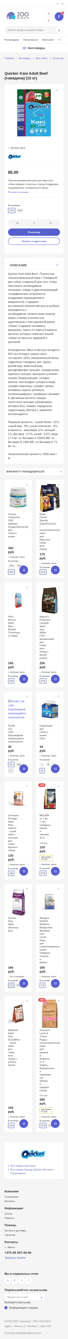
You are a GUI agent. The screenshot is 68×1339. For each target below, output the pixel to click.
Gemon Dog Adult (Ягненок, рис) (13, 924)
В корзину (34, 232)
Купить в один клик (34, 241)
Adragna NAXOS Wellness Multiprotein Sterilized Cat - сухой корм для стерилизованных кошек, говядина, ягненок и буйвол (50, 940)
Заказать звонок (15, 1257)
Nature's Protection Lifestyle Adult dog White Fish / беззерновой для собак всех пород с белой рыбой (47, 637)
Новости (9, 1218)
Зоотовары (24, 58)
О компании (11, 1196)
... (59, 39)
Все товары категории (23, 1165)
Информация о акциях (23, 1307)
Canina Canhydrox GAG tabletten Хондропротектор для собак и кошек (18, 525)
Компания (48, 39)
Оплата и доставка (15, 1230)
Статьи (8, 1213)
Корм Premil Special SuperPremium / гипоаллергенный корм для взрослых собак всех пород (50, 531)
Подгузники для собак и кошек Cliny (46, 732)
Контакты (10, 1201)
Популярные (30, 39)
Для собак (42, 58)
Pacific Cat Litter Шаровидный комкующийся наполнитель (16, 733)
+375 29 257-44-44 (49, 13)
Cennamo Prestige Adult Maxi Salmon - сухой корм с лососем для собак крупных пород (13, 833)
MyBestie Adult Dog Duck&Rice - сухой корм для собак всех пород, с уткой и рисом (14, 1047)
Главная (9, 58)
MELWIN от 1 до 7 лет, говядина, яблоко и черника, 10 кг (45, 826)
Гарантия (10, 1234)
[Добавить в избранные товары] (27, 485)
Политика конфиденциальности (23, 1332)
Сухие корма (60, 58)
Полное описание (18, 192)
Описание (18, 265)
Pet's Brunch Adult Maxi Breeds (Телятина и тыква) (14, 626)
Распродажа (12, 39)
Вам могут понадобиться (25, 471)
